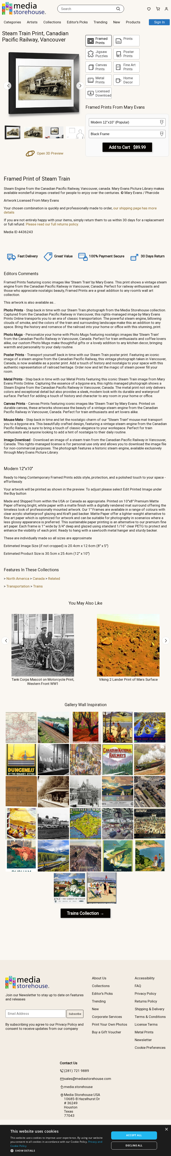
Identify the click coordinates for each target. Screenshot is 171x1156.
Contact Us (68, 1063)
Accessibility (145, 978)
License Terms (146, 1024)
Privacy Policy (145, 993)
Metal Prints (144, 1032)
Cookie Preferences (150, 1047)
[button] (58, 1150)
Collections (52, 22)
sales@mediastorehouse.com (87, 1079)
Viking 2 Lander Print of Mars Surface (128, 679)
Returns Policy (146, 1001)
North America (17, 578)
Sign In (159, 22)
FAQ (138, 986)
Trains (38, 586)
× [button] (166, 1129)
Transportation (18, 586)
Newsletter (143, 1040)
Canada (39, 578)
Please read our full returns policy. (52, 224)
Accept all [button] (134, 1135)
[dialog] (85, 1140)
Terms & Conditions (150, 1017)
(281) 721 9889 (76, 1071)
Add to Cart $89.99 (127, 147)
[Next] (80, 86)
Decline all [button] (134, 1145)
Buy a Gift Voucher (106, 1032)
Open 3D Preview (49, 153)
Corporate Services (107, 1017)
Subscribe (75, 1013)
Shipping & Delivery (149, 1009)
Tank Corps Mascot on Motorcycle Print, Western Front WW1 (43, 681)
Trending (100, 22)
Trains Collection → (85, 913)
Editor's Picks (77, 22)
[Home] (28, 13)
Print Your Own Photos (109, 1024)
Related (54, 578)
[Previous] (7, 86)
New (116, 22)
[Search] (118, 8)
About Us (99, 978)
